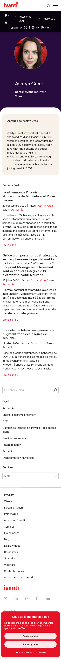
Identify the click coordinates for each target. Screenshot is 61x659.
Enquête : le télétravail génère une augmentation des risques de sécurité (28, 334)
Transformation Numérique (18, 457)
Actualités (17, 209)
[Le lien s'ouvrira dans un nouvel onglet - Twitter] (5, 599)
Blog (8, 18)
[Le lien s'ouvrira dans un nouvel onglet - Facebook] (37, 599)
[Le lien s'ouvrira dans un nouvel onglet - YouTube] (48, 599)
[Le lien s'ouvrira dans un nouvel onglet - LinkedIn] (16, 599)
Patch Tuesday (11, 444)
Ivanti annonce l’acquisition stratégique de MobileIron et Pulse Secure (28, 196)
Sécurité (7, 347)
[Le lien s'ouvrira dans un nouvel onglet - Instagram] (26, 599)
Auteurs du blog (25, 18)
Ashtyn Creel (45, 205)
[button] (55, 5)
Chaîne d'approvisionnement (19, 414)
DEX (5, 421)
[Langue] (48, 5)
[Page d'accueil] (11, 5)
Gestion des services (15, 438)
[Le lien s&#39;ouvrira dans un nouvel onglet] (21, 27)
